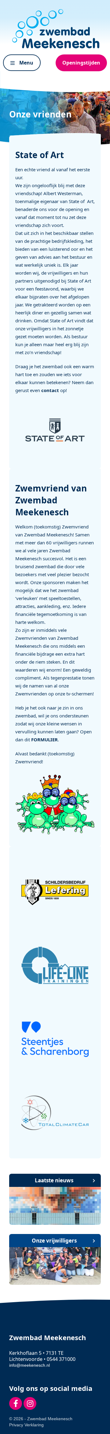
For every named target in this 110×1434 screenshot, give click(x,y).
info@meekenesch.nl (29, 1365)
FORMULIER (44, 739)
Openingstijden (81, 62)
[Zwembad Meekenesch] (55, 28)
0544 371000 (61, 1359)
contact (50, 390)
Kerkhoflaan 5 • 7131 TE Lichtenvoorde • (36, 1356)
